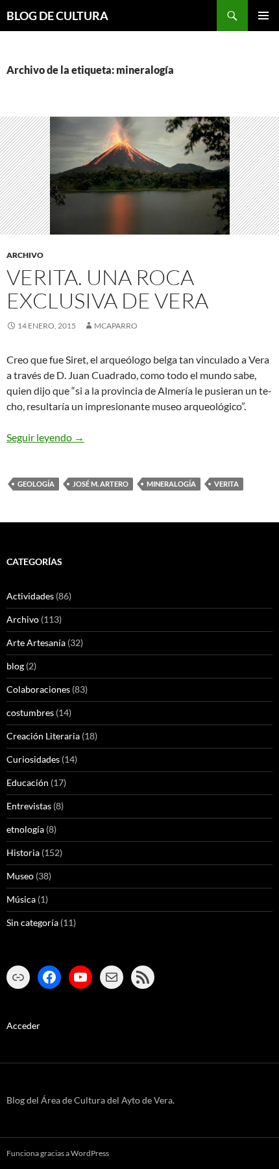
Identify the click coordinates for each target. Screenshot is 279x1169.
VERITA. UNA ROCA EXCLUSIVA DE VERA (107, 289)
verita (226, 484)
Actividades (30, 595)
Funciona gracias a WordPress (57, 1153)
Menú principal (263, 15)
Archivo (24, 255)
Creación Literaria (43, 735)
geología (36, 484)
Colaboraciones (38, 689)
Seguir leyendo (45, 437)
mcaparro (116, 325)
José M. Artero (100, 484)
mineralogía (171, 484)
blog (15, 665)
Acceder (23, 1025)
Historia (23, 852)
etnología (25, 829)
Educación (27, 782)
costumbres (30, 712)
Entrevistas (28, 805)
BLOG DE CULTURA (57, 15)
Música (21, 899)
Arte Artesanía (36, 642)
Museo (20, 875)
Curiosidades (33, 759)
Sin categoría (32, 922)
